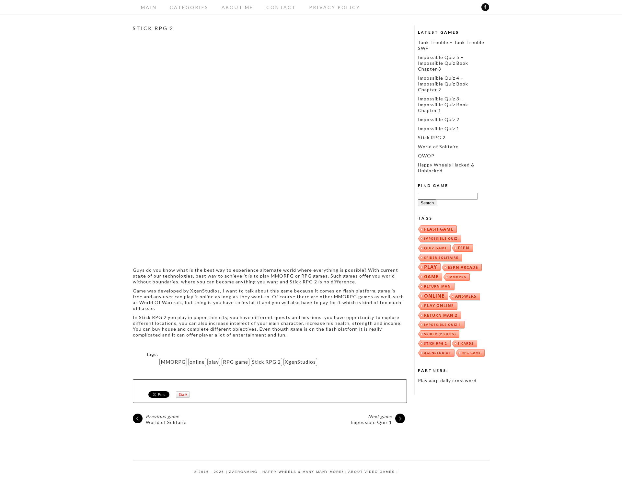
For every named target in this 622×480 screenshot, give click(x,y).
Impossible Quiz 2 (438, 119)
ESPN (463, 247)
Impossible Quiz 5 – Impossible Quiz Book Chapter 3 (443, 63)
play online (439, 305)
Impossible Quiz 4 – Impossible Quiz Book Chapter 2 (443, 83)
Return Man (437, 286)
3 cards (466, 343)
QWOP (426, 155)
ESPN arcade (463, 267)
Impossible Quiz (440, 238)
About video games (371, 472)
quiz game (435, 248)
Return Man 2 (440, 315)
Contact (281, 7)
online (197, 362)
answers (466, 296)
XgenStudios (300, 362)
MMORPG (173, 362)
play (214, 362)
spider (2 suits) (440, 334)
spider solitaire (441, 257)
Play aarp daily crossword (447, 380)
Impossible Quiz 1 (371, 419)
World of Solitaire (166, 419)
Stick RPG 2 (266, 362)
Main (149, 7)
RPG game (235, 362)
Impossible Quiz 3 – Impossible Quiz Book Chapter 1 (443, 104)
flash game (438, 229)
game (431, 276)
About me (237, 7)
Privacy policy (334, 7)
